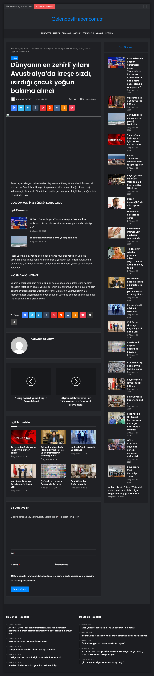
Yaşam (99, 33)
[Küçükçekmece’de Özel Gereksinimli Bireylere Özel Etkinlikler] (116, 179)
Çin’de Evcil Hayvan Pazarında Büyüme (51, 483)
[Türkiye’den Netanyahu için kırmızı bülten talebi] (23, 437)
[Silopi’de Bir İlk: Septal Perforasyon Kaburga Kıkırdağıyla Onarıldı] (116, 418)
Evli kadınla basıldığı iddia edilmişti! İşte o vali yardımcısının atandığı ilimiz (52, 451)
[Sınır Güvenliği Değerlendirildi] (83, 471)
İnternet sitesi (62, 564)
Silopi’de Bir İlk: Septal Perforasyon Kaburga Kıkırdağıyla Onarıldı (134, 421)
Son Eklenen (125, 47)
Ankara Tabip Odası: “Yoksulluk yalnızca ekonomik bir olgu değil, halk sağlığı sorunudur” (125, 490)
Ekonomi (66, 33)
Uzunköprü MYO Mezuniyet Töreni (133, 471)
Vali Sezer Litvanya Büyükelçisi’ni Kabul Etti (21, 484)
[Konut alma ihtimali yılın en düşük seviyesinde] (116, 232)
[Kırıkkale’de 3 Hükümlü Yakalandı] (83, 437)
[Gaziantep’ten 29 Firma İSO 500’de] (116, 102)
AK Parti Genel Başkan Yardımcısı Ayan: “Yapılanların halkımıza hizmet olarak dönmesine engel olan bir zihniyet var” (62, 223)
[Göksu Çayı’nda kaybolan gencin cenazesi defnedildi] (116, 444)
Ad (13, 553)
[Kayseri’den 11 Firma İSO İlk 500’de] (116, 384)
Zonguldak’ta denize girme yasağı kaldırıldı (76, 6)
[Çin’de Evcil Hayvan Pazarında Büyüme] (53, 471)
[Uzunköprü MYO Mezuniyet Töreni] (116, 471)
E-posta (15, 564)
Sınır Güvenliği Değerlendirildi (79, 483)
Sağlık (76, 33)
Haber (56, 33)
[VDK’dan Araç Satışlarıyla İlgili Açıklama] (116, 366)
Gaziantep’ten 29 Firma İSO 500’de (135, 101)
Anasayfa (46, 33)
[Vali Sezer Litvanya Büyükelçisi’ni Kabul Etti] (23, 471)
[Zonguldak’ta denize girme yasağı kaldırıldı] (19, 241)
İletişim (109, 33)
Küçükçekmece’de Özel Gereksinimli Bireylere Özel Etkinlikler (134, 182)
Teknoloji (88, 33)
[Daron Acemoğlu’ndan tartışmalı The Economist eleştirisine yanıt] (116, 203)
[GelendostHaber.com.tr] (77, 19)
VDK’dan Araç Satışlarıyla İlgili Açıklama (134, 366)
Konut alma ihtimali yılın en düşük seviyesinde (133, 233)
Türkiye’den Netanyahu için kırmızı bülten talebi (23, 450)
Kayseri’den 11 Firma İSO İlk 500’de (134, 383)
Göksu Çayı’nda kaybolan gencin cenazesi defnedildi (132, 448)
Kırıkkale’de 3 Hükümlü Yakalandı (83, 448)
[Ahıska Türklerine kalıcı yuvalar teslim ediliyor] (116, 159)
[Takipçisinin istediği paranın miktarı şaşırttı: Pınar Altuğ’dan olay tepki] (116, 253)
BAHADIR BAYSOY (24, 99)
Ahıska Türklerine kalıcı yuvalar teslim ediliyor (135, 160)
